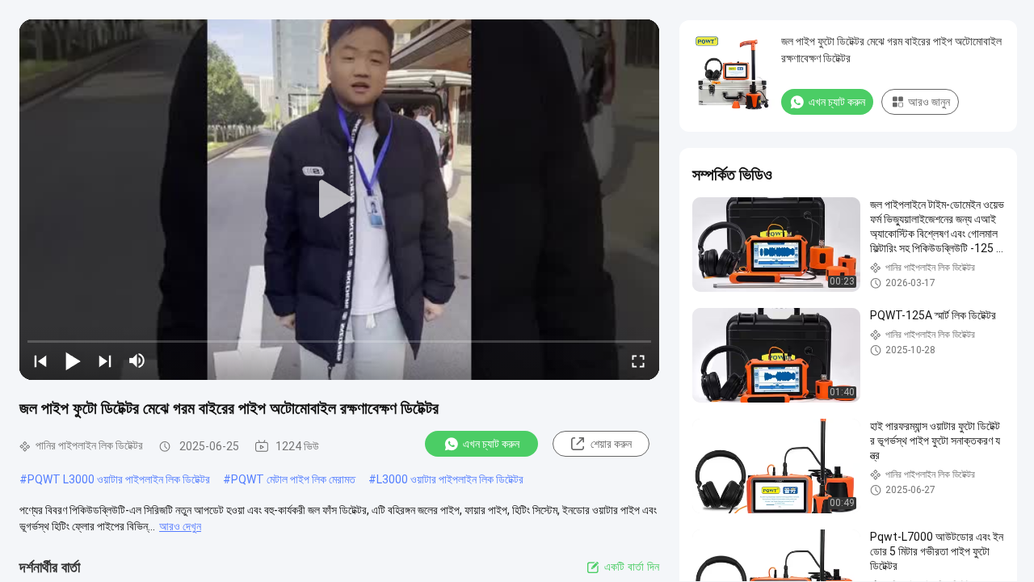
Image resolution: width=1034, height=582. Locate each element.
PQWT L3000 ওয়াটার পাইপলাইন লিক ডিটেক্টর (118, 479)
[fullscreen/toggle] (638, 360)
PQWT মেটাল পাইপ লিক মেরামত (293, 479)
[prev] (40, 360)
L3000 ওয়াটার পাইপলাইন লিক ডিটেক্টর (449, 479)
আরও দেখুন (180, 526)
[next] (105, 360)
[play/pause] (73, 360)
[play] (339, 199)
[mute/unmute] (137, 360)
